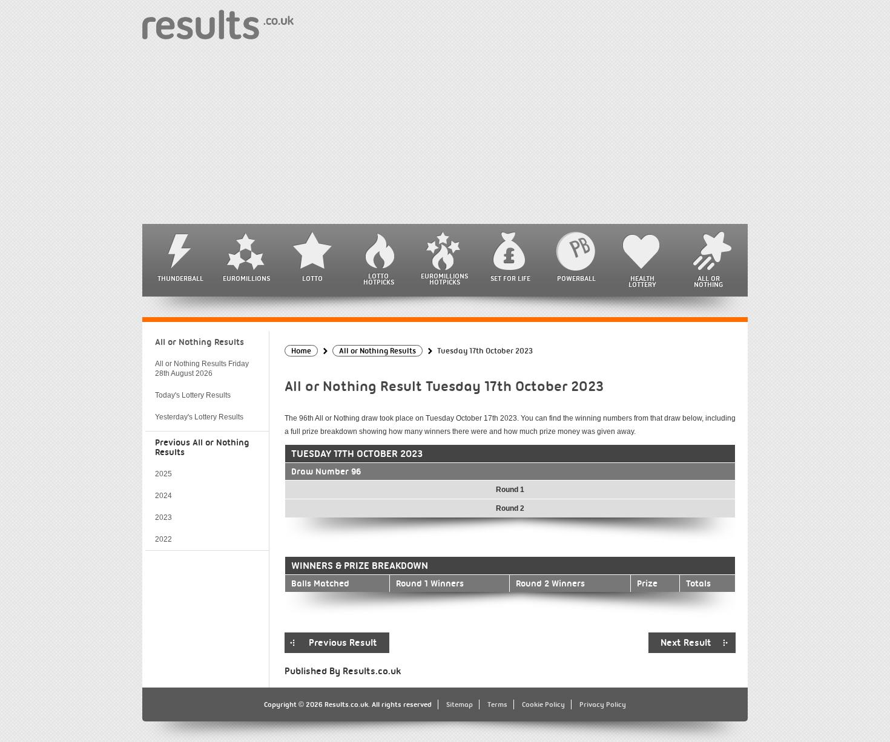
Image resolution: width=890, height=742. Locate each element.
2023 (163, 517)
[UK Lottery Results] (218, 24)
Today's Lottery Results (193, 395)
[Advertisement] (445, 133)
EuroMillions (246, 278)
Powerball (576, 278)
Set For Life (510, 278)
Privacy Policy (602, 704)
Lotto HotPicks (378, 279)
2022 (163, 539)
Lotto (312, 278)
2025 (163, 474)
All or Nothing (708, 281)
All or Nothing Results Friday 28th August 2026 (202, 369)
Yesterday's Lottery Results (199, 417)
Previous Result (343, 642)
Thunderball (180, 278)
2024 (163, 495)
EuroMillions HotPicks (444, 279)
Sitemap (459, 704)
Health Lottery (642, 281)
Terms (497, 704)
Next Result (686, 642)
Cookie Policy (543, 704)
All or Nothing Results (199, 342)
